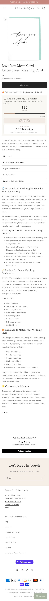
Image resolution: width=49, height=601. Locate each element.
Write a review (24, 451)
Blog (6, 522)
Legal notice (18, 596)
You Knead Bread (12, 504)
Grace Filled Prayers (13, 501)
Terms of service (25, 592)
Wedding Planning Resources (16, 516)
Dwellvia (8, 508)
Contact (8, 548)
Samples (8, 527)
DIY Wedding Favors (13, 495)
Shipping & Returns (12, 532)
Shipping (4, 78)
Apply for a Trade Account (15, 553)
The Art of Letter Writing (15, 498)
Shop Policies (10, 537)
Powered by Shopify (26, 589)
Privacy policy (13, 592)
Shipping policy (38, 592)
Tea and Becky (15, 589)
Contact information (30, 596)
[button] (4, 8)
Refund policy (39, 589)
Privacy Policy (10, 542)
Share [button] (6, 412)
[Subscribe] (41, 478)
